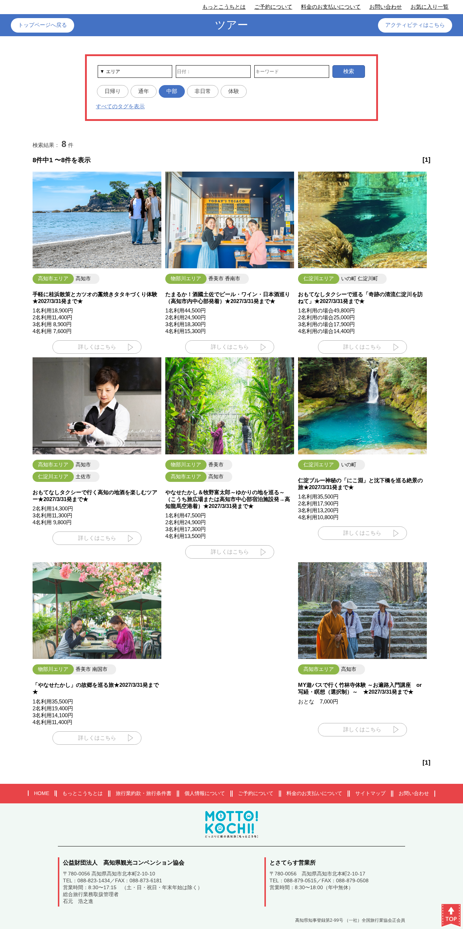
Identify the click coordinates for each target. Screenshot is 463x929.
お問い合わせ (385, 7)
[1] (426, 159)
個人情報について (204, 793)
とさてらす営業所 (292, 862)
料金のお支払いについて (331, 7)
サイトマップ (370, 793)
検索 (348, 71)
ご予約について (273, 7)
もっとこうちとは (224, 7)
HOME (41, 793)
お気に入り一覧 (430, 7)
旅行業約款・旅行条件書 (143, 793)
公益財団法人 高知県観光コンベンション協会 (123, 862)
